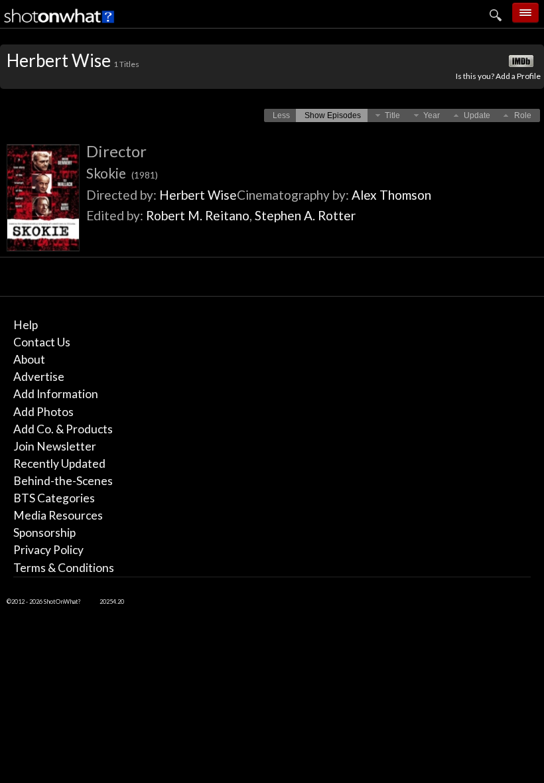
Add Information (55, 394)
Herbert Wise (198, 194)
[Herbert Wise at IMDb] (522, 61)
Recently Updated (59, 463)
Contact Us (41, 342)
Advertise (38, 377)
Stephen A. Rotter (305, 215)
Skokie (122, 173)
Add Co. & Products (63, 429)
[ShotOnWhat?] (59, 24)
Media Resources (58, 515)
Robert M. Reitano (197, 215)
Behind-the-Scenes (63, 481)
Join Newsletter (54, 446)
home (443, 42)
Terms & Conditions (63, 568)
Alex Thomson (391, 194)
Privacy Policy (48, 550)
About (29, 359)
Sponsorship (44, 532)
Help (25, 325)
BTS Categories (54, 498)
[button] (281, 115)
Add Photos (43, 412)
